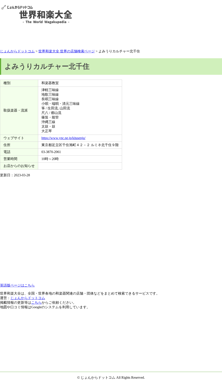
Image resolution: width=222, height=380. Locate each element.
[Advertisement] (111, 37)
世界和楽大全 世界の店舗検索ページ (66, 51)
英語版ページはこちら (17, 285)
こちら (36, 302)
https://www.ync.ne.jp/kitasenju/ (63, 138)
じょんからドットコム (17, 51)
